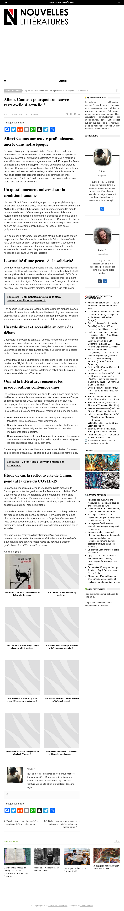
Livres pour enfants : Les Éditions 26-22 (75, 870)
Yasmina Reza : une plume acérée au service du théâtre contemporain (23, 822)
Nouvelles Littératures (57, 905)
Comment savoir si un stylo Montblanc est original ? (55, 91)
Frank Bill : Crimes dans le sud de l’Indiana (46, 869)
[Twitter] (66, 114)
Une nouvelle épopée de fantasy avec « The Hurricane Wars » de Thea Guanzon (16, 872)
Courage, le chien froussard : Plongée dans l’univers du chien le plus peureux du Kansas (104, 535)
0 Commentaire (83, 91)
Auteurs (35, 114)
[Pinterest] (74, 114)
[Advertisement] (62, 53)
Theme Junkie (86, 905)
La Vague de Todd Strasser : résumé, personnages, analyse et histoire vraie (103, 526)
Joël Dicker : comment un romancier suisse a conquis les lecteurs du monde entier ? (60, 823)
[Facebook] (63, 114)
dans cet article (100, 443)
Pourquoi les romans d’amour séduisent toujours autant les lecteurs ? (101, 544)
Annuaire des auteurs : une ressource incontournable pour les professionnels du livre (103, 503)
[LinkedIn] (78, 114)
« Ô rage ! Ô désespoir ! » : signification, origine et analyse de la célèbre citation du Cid (104, 517)
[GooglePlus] (70, 114)
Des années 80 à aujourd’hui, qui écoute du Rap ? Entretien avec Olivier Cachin (103, 570)
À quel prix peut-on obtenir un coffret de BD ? (106, 867)
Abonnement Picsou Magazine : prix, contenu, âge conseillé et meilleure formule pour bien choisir (104, 579)
